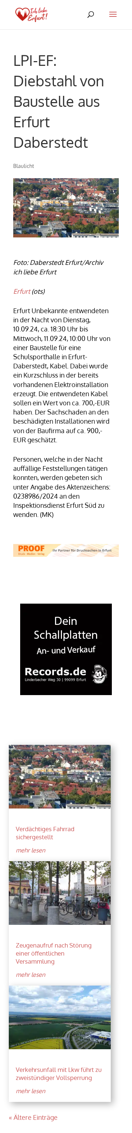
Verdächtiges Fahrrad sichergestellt (45, 833)
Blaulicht (23, 166)
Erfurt (21, 291)
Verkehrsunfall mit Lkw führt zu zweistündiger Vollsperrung (59, 1073)
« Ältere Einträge (33, 1117)
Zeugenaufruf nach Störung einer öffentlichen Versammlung (54, 953)
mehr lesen (30, 850)
